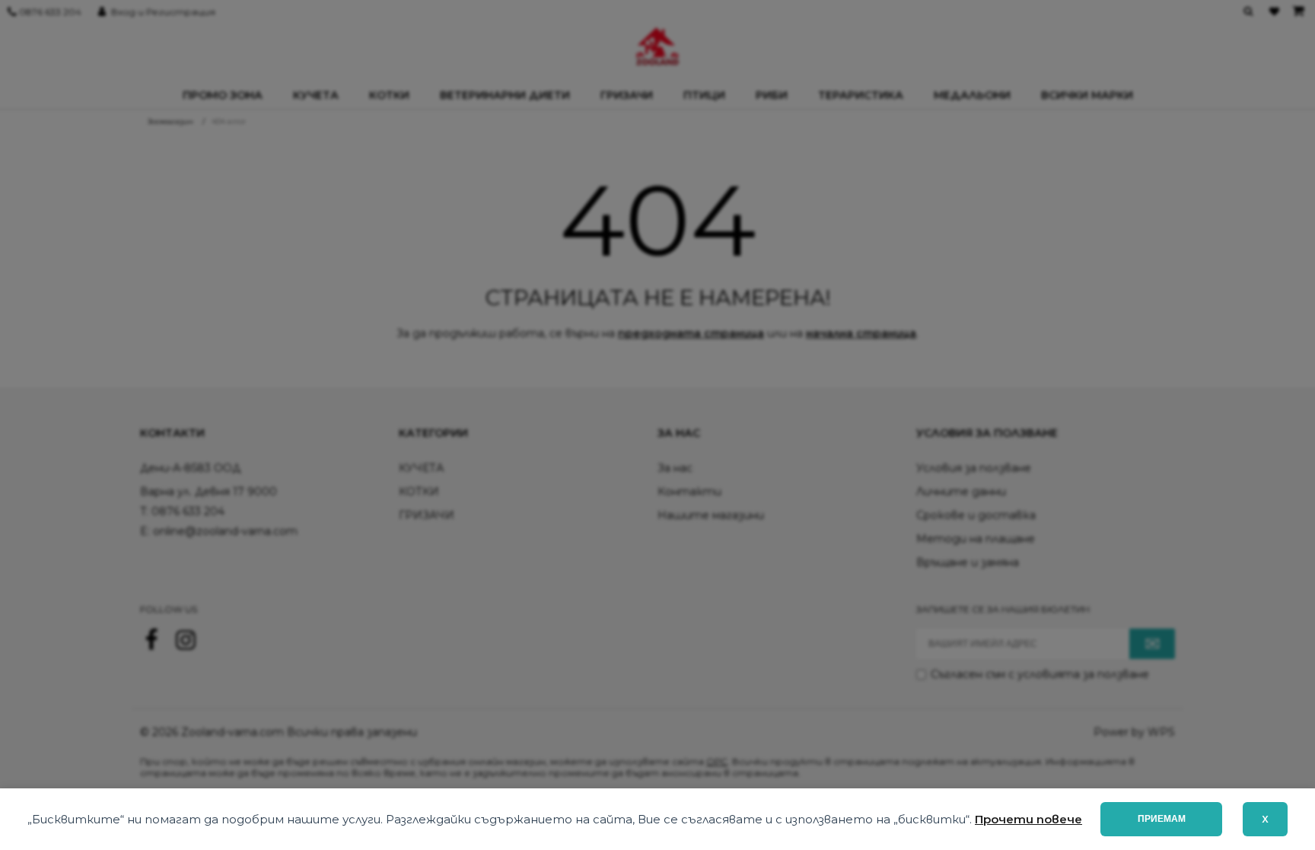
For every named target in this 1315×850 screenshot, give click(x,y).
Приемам (1162, 818)
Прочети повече (1028, 819)
